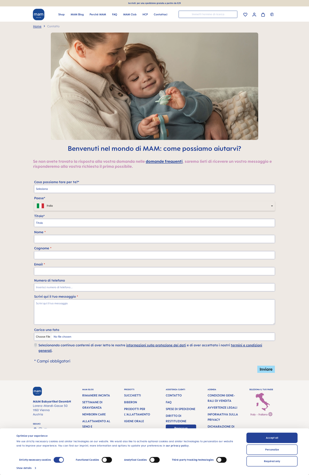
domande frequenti (164, 161)
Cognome (43, 248)
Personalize (272, 449)
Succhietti (132, 395)
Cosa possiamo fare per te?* (56, 182)
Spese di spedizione (180, 409)
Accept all (272, 437)
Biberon (130, 402)
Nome (40, 232)
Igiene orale (134, 421)
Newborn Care (94, 414)
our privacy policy (177, 445)
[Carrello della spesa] (263, 14)
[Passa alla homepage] (38, 14)
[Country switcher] (272, 14)
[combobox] (208, 14)
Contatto (174, 395)
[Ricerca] (234, 14)
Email (39, 264)
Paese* (39, 198)
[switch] (107, 460)
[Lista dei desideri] (245, 14)
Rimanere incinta (96, 395)
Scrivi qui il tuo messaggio (56, 296)
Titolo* (39, 216)
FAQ (168, 402)
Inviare (266, 369)
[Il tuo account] (254, 14)
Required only (272, 461)
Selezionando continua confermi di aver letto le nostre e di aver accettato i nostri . (150, 347)
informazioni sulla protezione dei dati (156, 345)
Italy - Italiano (259, 414)
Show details (24, 467)
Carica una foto (46, 330)
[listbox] (154, 206)
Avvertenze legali (222, 407)
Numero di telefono (49, 280)
